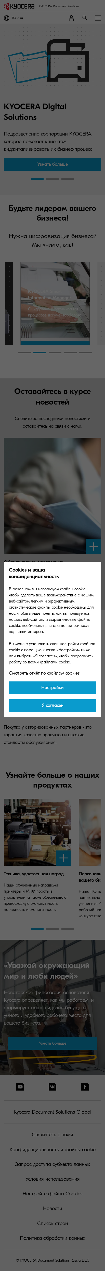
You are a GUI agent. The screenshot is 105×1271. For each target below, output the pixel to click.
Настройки (52, 687)
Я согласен (52, 705)
